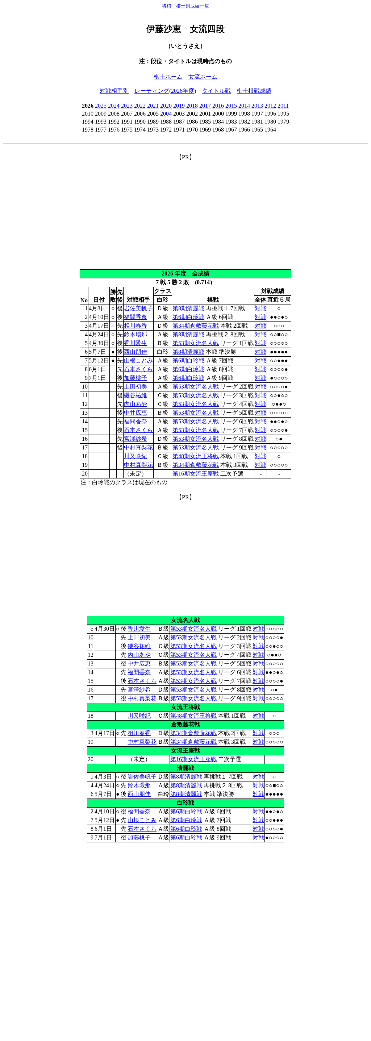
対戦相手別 (114, 91)
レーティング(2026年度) (165, 91)
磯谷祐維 (135, 395)
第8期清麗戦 (188, 308)
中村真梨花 (138, 447)
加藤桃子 (135, 378)
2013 (257, 106)
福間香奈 (135, 317)
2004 (166, 114)
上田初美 (135, 386)
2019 (179, 106)
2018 (192, 106)
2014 (244, 106)
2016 (218, 106)
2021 (153, 106)
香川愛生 (135, 343)
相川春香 (135, 326)
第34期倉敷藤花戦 (195, 326)
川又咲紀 (135, 456)
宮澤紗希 (135, 439)
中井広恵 (135, 413)
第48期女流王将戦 (195, 456)
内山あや (135, 404)
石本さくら (138, 369)
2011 (283, 106)
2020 (166, 106)
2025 (101, 106)
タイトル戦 (216, 91)
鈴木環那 (135, 334)
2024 (114, 106)
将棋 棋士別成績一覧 (185, 6)
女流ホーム (202, 77)
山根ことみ (138, 360)
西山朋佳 (135, 352)
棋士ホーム (168, 77)
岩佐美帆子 (138, 308)
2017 (205, 106)
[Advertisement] (185, 212)
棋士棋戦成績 (254, 91)
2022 (140, 106)
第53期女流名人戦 (195, 343)
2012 (270, 106)
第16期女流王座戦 (195, 473)
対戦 (260, 308)
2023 (127, 106)
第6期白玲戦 (188, 317)
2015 (231, 106)
